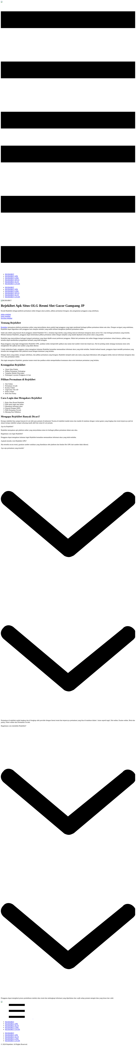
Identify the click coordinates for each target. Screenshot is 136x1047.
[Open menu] (33, 1018)
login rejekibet (5, 316)
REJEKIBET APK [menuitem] (11, 276)
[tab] (7, 426)
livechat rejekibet (6, 318)
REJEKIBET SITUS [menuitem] (12, 280)
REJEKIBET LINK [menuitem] (12, 278)
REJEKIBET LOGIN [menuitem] (12, 284)
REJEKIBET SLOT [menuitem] (12, 282)
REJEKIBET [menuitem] (9, 274)
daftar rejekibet (6, 314)
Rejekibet (4, 327)
